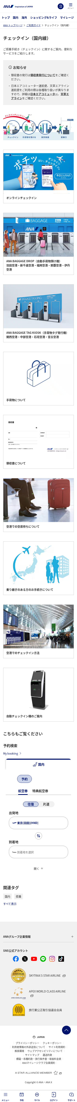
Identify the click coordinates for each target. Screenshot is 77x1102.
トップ (6, 17)
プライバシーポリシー (27, 1043)
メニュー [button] (5, 1100)
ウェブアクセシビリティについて (45, 1051)
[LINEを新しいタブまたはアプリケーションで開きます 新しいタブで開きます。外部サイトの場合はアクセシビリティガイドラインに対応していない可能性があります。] (43, 959)
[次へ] (42, 779)
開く (36, 868)
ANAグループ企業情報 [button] (17, 936)
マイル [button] (37, 1100)
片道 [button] (46, 804)
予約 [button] (22, 1100)
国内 (15, 17)
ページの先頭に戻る (66, 1030)
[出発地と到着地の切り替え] (38, 835)
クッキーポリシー (52, 1043)
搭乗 (18, 896)
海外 (24, 17)
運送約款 (47, 1055)
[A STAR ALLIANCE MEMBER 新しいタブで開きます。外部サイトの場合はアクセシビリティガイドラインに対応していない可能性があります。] (38, 1072)
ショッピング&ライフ (43, 17)
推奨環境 (19, 1051)
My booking (10, 753)
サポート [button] (71, 1100)
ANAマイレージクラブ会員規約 (38, 1063)
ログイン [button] (54, 1100)
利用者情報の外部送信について (28, 1047)
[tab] (38, 764)
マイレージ (67, 17)
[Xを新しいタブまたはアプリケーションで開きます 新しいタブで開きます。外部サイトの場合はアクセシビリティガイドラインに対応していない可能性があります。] (25, 959)
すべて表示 (10, 904)
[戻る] (9, 779)
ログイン (61, 6)
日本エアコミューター (44, 94)
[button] (71, 6)
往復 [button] (31, 804)
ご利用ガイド (33, 25)
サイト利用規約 (57, 1047)
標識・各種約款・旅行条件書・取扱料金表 (38, 1059)
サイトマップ (32, 1055)
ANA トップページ (13, 25)
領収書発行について (42, 75)
